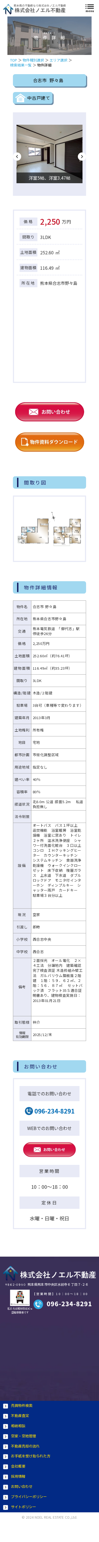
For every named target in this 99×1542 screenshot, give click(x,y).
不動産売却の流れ (25, 1446)
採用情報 (18, 1476)
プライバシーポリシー (29, 1497)
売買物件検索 (21, 1405)
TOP (13, 60)
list (89, 6)
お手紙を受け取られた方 (30, 1456)
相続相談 (18, 1426)
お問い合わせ (21, 1486)
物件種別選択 (33, 60)
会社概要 (18, 1466)
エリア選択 (58, 60)
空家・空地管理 (23, 1436)
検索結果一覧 (21, 65)
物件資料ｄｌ (49, 442)
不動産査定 (20, 1416)
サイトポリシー (23, 1507)
